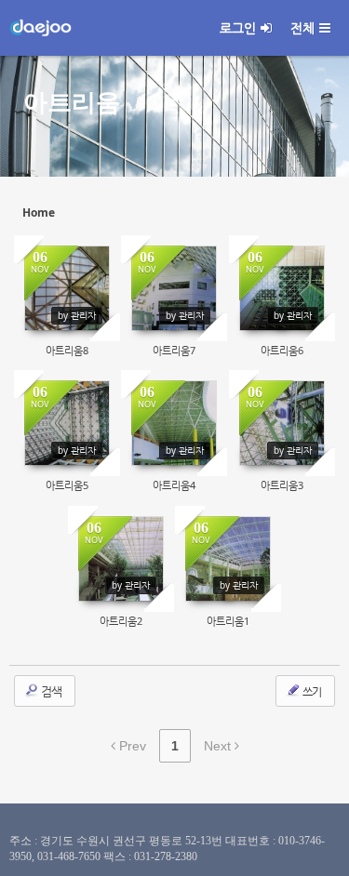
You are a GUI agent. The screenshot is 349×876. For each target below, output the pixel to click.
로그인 (238, 27)
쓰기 (311, 691)
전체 (302, 27)
